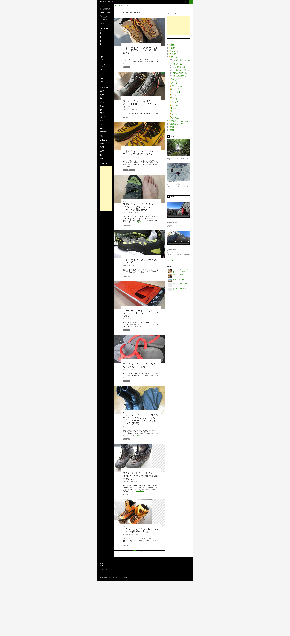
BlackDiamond (103, 95)
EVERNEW (102, 102)
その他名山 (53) (173, 48)
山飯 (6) (172, 129)
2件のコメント (136, 534)
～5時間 (101, 66)
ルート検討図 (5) (174, 53)
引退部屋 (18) (173, 120)
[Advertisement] (178, 25)
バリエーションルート (104, 19)
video (172, 196)
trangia (101, 151)
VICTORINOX (102, 158)
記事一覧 (101, 563)
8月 (100, 40)
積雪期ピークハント (104, 15)
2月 (100, 32)
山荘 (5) (172, 127)
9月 (100, 41)
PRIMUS (101, 138)
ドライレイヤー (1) (175, 94)
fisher (101, 105)
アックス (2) (174, 83)
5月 (100, 36)
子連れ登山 (102, 23)
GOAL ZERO (102, 109)
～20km (101, 57)
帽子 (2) (173, 97)
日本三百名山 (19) (174, 47)
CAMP (101, 97)
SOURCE (102, 146)
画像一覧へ (170, 190)
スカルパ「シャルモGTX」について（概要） (183, 76)
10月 (101, 43)
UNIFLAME (102, 154)
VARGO (101, 157)
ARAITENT (102, 90)
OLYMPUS (102, 128)
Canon (101, 98)
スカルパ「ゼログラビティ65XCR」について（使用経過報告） (187, 75)
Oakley (101, 127)
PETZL (101, 135)
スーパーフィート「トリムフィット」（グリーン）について (187, 78)
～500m (101, 78)
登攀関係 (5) (174, 85)
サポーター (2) (174, 101)
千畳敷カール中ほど (171, 186)
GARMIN (101, 108)
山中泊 (101, 21)
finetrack (101, 104)
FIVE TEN (126, 117)
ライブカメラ (171, 1)
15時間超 (101, 70)
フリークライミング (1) (175, 54)
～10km (101, 55)
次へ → (143, 551)
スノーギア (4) (174, 80)
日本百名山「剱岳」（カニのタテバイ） (175, 254)
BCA (101, 93)
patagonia (102, 134)
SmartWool (102, 142)
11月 (101, 44)
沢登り (101, 20)
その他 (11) (174, 117)
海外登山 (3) (173, 50)
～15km (101, 56)
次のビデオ (170, 260)
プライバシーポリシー (104, 569)
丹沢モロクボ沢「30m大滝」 (173, 158)
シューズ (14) (174, 57)
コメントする (135, 56)
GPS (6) (173, 107)
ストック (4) (174, 110)
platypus (101, 136)
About (101, 567)
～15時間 (101, 69)
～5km (101, 53)
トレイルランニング (104, 17)
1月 (100, 30)
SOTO (101, 144)
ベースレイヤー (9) (175, 92)
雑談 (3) (172, 130)
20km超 (101, 59)
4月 (100, 35)
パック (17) (174, 102)
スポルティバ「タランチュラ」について (141, 261)
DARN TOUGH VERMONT (105, 99)
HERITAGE (102, 112)
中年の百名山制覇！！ (106, 2)
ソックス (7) (174, 98)
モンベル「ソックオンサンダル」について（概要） (139, 365)
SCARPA (125, 494)
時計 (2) (173, 113)
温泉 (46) (172, 126)
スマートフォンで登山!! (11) (176, 123)
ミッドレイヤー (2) (175, 91)
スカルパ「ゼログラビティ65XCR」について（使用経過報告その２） (141, 476)
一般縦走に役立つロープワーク (182, 1)
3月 (100, 33)
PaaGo (101, 132)
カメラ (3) (173, 108)
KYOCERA (102, 114)
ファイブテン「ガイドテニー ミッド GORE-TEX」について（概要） (140, 104)
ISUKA (101, 113)
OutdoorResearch (103, 131)
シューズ (124, 45)
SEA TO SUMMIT (103, 140)
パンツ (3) (173, 95)
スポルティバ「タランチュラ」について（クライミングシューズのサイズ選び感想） (141, 207)
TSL (100, 153)
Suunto (101, 149)
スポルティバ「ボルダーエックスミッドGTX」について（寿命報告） (141, 50)
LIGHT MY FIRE (103, 119)
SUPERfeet (126, 330)
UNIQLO (101, 155)
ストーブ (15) (174, 105)
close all (174, 43)
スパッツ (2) (174, 82)
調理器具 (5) (174, 114)
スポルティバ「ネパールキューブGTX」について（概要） (141, 152)
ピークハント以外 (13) (175, 51)
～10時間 (101, 68)
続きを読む (140, 222)
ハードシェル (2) (175, 88)
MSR (101, 124)
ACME (101, 91)
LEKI (101, 117)
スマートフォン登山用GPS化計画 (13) (179, 121)
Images (173, 136)
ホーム (166, 1)
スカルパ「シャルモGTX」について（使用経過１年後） (141, 530)
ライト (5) (173, 111)
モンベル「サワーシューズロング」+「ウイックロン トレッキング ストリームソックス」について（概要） (141, 419)
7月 (100, 39)
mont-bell (126, 439)
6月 (100, 37)
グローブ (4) (174, 99)
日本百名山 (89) (173, 44)
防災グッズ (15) (175, 118)
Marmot (101, 121)
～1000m (101, 80)
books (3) (173, 116)
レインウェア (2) (175, 89)
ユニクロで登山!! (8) (175, 124)
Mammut (101, 120)
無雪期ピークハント (104, 16)
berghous (102, 94)
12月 (101, 45)
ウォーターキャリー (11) (177, 104)
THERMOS (102, 150)
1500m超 (101, 82)
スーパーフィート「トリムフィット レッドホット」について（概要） (141, 313)
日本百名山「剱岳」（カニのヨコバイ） (175, 225)
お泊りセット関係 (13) (176, 86)
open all (169, 43)
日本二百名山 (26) (174, 45)
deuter (101, 101)
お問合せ (101, 571)
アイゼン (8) (174, 79)
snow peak (102, 143)
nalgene (101, 125)
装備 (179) (172, 56)
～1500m (101, 81)
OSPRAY (101, 129)
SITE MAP (102, 565)
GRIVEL (125, 170)
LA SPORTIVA (127, 67)
